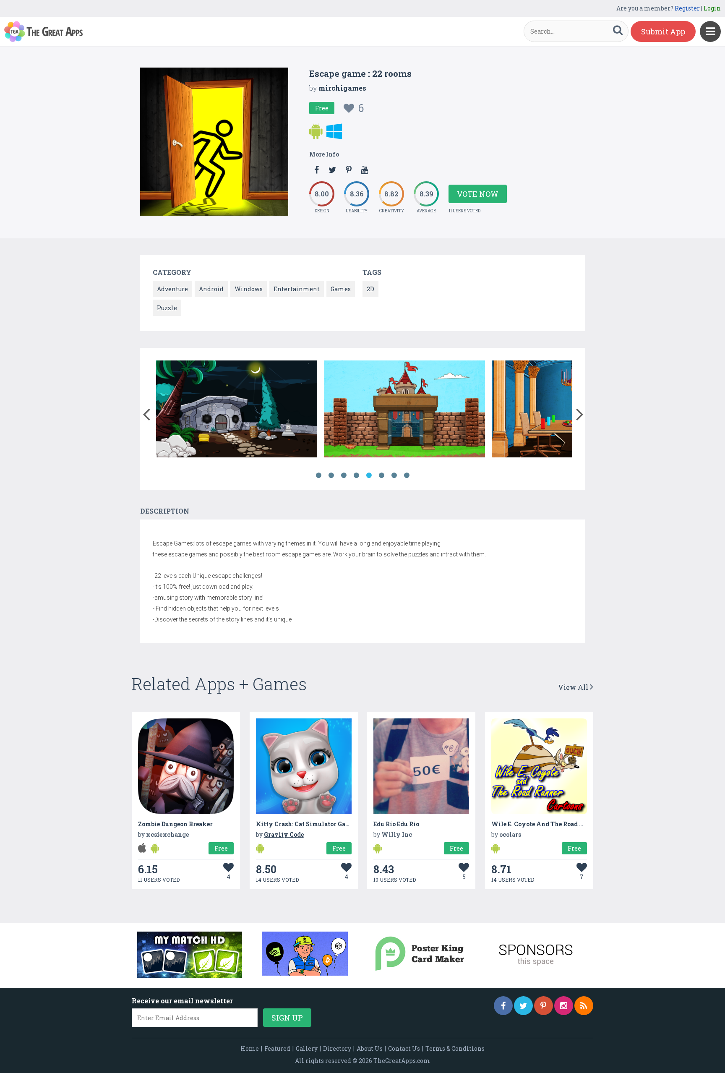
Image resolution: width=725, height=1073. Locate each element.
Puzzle (167, 308)
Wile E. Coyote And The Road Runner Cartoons (560, 824)
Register (687, 8)
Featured (277, 1048)
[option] (237, 410)
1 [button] (318, 475)
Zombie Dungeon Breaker (175, 824)
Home (249, 1048)
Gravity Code (284, 834)
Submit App (663, 31)
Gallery (307, 1048)
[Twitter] (523, 1005)
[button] (146, 412)
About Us (370, 1048)
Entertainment (297, 289)
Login (712, 8)
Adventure (172, 289)
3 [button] (343, 475)
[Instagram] (563, 1005)
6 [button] (381, 475)
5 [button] (369, 475)
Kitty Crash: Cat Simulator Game (305, 824)
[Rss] (583, 1005)
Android (211, 289)
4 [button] (356, 475)
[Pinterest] (543, 1005)
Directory (337, 1048)
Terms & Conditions (455, 1048)
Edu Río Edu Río (396, 824)
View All (574, 687)
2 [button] (331, 475)
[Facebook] (503, 1005)
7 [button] (394, 475)
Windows (249, 289)
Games (341, 289)
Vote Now (477, 194)
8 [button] (406, 475)
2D (370, 289)
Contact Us (404, 1048)
